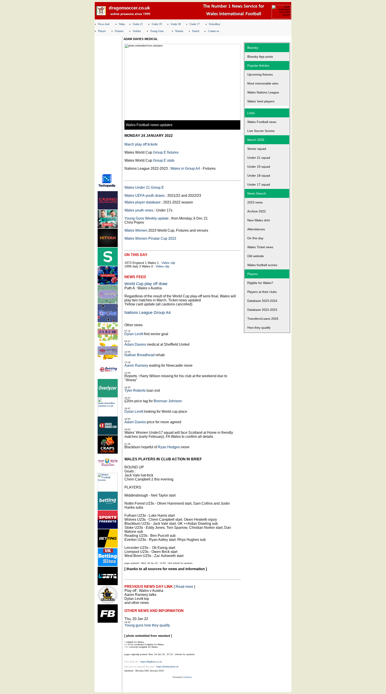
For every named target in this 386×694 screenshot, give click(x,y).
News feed (103, 24)
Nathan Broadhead (139, 355)
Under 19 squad (258, 166)
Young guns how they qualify (147, 625)
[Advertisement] (108, 103)
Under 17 (195, 24)
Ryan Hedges (169, 447)
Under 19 (157, 24)
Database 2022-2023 (262, 309)
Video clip (168, 262)
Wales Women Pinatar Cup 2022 (150, 238)
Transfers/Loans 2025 (262, 318)
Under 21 (138, 24)
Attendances (256, 229)
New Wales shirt (258, 220)
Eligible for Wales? (260, 283)
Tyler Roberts (135, 390)
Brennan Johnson (168, 401)
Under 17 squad (258, 184)
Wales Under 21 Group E (144, 187)
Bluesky (252, 47)
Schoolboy (214, 24)
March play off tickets (140, 144)
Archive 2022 (256, 211)
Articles (137, 31)
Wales (122, 24)
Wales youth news (138, 210)
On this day (255, 238)
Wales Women (135, 230)
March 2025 (255, 140)
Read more (184, 586)
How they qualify (259, 327)
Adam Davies (135, 344)
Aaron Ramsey (136, 365)
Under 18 (176, 24)
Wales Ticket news (260, 247)
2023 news (255, 202)
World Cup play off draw (145, 283)
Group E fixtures (165, 152)
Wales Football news (261, 122)
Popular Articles (258, 65)
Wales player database (142, 202)
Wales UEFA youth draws (144, 195)
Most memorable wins (262, 83)
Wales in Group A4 (185, 168)
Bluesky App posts (260, 56)
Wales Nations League (263, 92)
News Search (256, 193)
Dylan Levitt (133, 334)
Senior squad (256, 148)
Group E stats (163, 160)
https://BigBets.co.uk (151, 661)
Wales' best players (261, 101)
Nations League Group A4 (147, 312)
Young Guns (157, 31)
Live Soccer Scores (261, 131)
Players (102, 31)
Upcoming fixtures (260, 74)
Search (195, 31)
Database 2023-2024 (262, 301)
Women (179, 31)
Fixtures (119, 31)
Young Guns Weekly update (146, 218)
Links (251, 113)
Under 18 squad (258, 175)
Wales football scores (262, 265)
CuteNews (187, 677)
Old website (255, 256)
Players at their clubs (262, 292)
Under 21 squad (258, 157)
